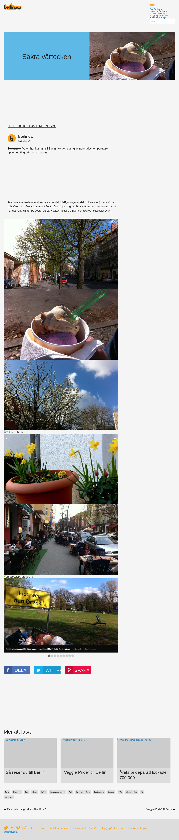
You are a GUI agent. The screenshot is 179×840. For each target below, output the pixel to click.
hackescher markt (57, 792)
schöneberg (99, 792)
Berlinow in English (159, 17)
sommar (111, 792)
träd (120, 792)
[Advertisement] (89, 103)
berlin (7, 792)
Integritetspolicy (11, 831)
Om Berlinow (156, 9)
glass (34, 792)
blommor (17, 792)
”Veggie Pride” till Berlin (84, 772)
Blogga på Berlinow (159, 15)
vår (142, 792)
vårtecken (9, 797)
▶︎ (116, 438)
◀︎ (7, 438)
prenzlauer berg (83, 792)
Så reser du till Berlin (25, 772)
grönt (43, 792)
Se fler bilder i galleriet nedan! (32, 126)
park (70, 792)
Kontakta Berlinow (158, 11)
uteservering (131, 792)
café (26, 792)
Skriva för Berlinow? (159, 13)
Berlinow (25, 136)
